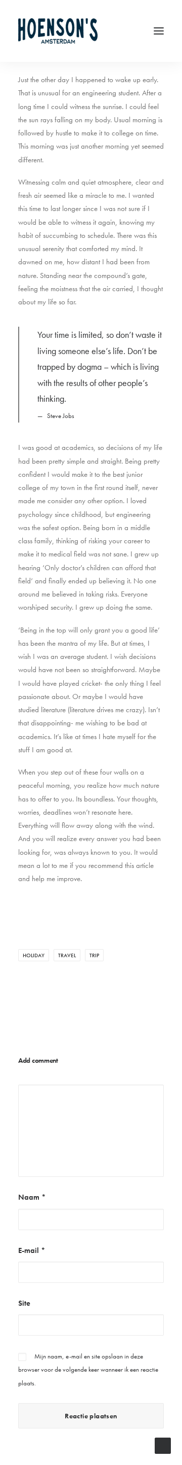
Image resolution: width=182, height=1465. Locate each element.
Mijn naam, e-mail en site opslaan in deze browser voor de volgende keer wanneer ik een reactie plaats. (88, 1369)
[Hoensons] (58, 31)
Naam (32, 1197)
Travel (67, 955)
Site (24, 1303)
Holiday (33, 955)
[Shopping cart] (129, 31)
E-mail (32, 1250)
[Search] (96, 31)
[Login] (113, 31)
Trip (94, 955)
